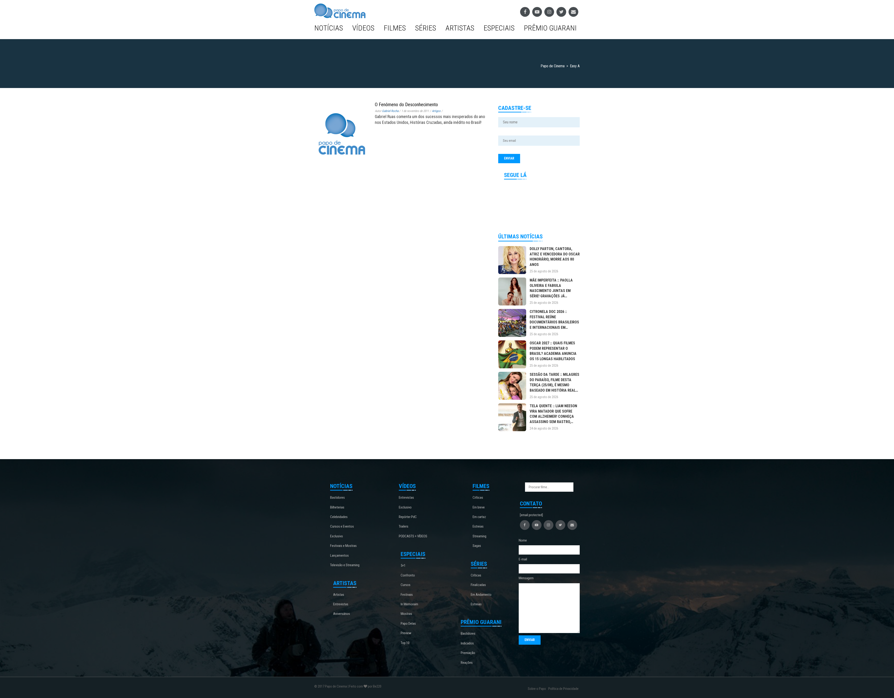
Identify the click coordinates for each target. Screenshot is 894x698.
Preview (406, 633)
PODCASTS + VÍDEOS (413, 536)
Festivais (407, 595)
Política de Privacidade (563, 689)
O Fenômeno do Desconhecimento (406, 104)
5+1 (403, 565)
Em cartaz (479, 517)
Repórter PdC (408, 517)
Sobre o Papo (537, 689)
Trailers (403, 526)
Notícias (328, 28)
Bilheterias (337, 507)
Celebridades (339, 517)
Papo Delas (408, 623)
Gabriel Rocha (390, 111)
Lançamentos (339, 555)
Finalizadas (478, 585)
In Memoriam (409, 604)
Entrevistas (340, 604)
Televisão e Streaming (344, 565)
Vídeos (363, 28)
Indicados (467, 643)
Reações (467, 663)
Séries (425, 28)
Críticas (478, 497)
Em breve (479, 507)
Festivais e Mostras (343, 546)
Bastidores (337, 497)
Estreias (478, 526)
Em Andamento (481, 595)
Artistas (459, 28)
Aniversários (341, 614)
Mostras (406, 614)
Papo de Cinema (336, 686)
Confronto (408, 575)
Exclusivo (336, 536)
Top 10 (405, 643)
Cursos (405, 585)
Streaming (479, 536)
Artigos (436, 111)
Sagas (477, 546)
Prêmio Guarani (550, 28)
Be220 (377, 686)
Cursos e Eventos (342, 526)
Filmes (395, 28)
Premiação (468, 653)
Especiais (499, 28)
